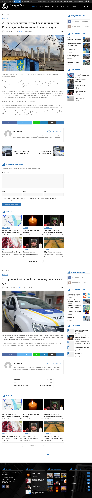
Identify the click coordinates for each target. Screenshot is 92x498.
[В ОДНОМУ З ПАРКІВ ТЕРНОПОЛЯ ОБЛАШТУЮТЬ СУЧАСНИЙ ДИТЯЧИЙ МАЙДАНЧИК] (70, 331)
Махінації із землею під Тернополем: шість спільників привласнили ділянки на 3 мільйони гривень (74, 306)
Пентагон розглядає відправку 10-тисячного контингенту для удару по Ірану (74, 55)
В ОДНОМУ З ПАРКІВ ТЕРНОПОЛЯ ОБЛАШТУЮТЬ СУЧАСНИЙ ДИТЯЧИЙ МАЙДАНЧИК (82, 331)
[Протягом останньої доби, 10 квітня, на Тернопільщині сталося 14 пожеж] (63, 489)
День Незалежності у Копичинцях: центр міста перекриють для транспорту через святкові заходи (11, 231)
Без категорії (73, 483)
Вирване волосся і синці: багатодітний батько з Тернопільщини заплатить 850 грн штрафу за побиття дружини (82, 348)
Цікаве (72, 490)
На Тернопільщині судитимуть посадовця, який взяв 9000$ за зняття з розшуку (74, 38)
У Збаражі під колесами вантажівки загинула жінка (74, 300)
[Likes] (86, 1)
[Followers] (89, 1)
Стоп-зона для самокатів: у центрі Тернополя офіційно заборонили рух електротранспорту (73, 61)
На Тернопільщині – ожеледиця (81, 80)
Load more (33, 261)
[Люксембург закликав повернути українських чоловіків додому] (70, 75)
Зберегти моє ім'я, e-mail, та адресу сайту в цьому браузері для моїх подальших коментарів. (30, 199)
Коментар (5, 172)
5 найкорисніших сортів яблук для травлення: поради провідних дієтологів (59, 1)
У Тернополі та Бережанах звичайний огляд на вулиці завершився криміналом (74, 50)
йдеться (9, 339)
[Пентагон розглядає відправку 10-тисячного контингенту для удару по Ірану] (86, 56)
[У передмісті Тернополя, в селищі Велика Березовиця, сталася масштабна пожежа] (86, 312)
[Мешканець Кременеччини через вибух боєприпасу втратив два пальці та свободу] (86, 318)
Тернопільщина (6, 227)
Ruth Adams (17, 131)
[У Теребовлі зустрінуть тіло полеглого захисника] (57, 489)
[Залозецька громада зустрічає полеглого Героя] (54, 220)
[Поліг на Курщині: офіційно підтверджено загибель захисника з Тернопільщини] (70, 337)
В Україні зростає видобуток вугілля (80, 86)
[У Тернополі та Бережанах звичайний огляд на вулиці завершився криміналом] (86, 50)
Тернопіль (7, 14)
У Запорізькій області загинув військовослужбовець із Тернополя (32, 231)
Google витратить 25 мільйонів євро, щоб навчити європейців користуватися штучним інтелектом (74, 295)
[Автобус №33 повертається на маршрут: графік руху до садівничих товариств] (63, 475)
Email (25, 191)
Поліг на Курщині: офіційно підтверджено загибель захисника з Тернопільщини (82, 336)
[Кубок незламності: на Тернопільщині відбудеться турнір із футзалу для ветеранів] (86, 45)
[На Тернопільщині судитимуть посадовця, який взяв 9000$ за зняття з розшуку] (86, 39)
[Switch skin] (84, 6)
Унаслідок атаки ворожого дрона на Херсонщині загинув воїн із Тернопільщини (32, 253)
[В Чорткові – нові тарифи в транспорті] (57, 475)
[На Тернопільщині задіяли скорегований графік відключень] (63, 482)
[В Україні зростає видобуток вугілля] (70, 86)
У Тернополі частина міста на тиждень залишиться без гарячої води (82, 97)
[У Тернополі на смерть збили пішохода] (50, 482)
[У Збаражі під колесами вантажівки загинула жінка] (86, 301)
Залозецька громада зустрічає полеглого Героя (53, 231)
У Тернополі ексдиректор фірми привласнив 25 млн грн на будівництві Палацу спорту (82, 354)
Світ (71, 480)
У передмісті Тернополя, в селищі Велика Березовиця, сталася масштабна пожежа (74, 312)
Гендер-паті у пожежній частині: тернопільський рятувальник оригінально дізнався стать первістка (82, 342)
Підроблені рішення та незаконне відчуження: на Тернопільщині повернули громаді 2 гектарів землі (52, 253)
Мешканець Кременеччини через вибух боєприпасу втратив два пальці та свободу (73, 318)
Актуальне (73, 486)
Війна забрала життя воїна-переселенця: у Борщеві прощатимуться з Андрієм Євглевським (82, 92)
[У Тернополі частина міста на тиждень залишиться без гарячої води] (70, 98)
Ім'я (4, 191)
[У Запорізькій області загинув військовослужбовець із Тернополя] (33, 220)
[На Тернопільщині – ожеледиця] (70, 81)
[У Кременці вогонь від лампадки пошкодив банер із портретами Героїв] (50, 489)
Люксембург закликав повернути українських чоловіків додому (82, 74)
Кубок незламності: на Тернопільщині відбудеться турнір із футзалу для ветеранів (74, 44)
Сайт (45, 191)
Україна (72, 476)
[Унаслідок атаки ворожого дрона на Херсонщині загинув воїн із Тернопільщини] (33, 242)
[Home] (2, 14)
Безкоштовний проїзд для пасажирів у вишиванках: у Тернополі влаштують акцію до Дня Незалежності (12, 253)
